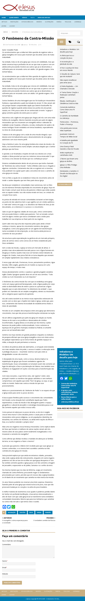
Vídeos (24, 18)
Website (5, 574)
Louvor (12, 26)
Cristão (22, 512)
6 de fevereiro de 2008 (12, 45)
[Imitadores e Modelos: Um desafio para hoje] (70, 347)
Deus (31, 512)
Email (4, 567)
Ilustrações (49, 22)
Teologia (68, 22)
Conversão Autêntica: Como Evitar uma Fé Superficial (67, 109)
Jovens (4, 26)
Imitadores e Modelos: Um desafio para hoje (68, 354)
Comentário (6, 544)
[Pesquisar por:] (70, 33)
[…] (78, 373)
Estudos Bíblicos (27, 22)
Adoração (11, 512)
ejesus (25, 45)
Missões (39, 22)
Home (4, 18)
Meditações (14, 22)
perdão (48, 512)
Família (59, 22)
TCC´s (32, 18)
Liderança (77, 22)
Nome (4, 561)
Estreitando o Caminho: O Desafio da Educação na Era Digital (69, 173)
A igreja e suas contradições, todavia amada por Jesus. (69, 392)
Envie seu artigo (44, 18)
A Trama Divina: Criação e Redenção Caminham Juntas (69, 94)
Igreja (39, 512)
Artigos (4, 22)
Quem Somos (14, 18)
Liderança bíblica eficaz (70, 402)
